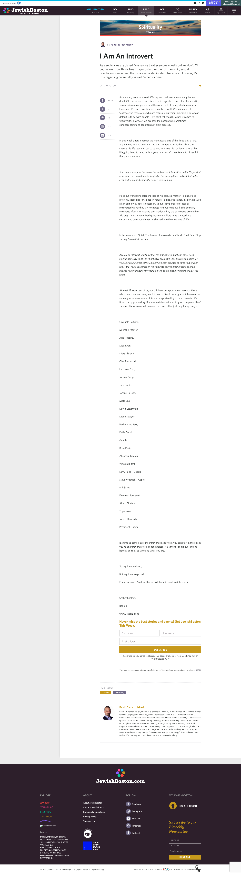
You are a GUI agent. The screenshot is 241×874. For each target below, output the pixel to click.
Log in (182, 806)
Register (193, 806)
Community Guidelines (94, 812)
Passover (44, 837)
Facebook (136, 804)
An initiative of (10, 3)
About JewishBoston (92, 802)
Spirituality (150, 27)
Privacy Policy (90, 816)
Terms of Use (89, 821)
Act (162, 10)
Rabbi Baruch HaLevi (122, 44)
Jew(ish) (45, 802)
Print (110, 135)
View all (150, 32)
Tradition (105, 692)
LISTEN (193, 10)
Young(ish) (46, 807)
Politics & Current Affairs (53, 850)
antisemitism (95, 10)
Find (130, 10)
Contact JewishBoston (93, 807)
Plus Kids (45, 812)
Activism (45, 821)
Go (115, 10)
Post (109, 109)
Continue (185, 857)
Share (110, 100)
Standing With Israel (50, 852)
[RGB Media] (167, 869)
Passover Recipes (57, 837)
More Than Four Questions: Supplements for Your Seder (54, 840)
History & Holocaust (50, 847)
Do (177, 10)
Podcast (136, 833)
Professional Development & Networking (54, 856)
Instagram (137, 811)
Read (146, 10)
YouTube (136, 818)
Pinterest (136, 825)
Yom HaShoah (47, 845)
